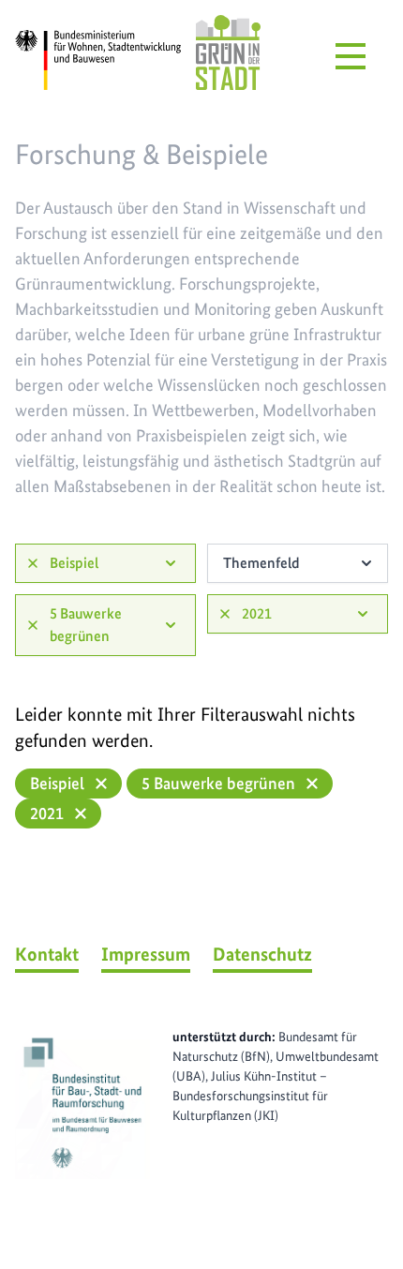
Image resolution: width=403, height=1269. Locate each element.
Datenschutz (262, 954)
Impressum (145, 954)
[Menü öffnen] (350, 56)
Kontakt (47, 954)
